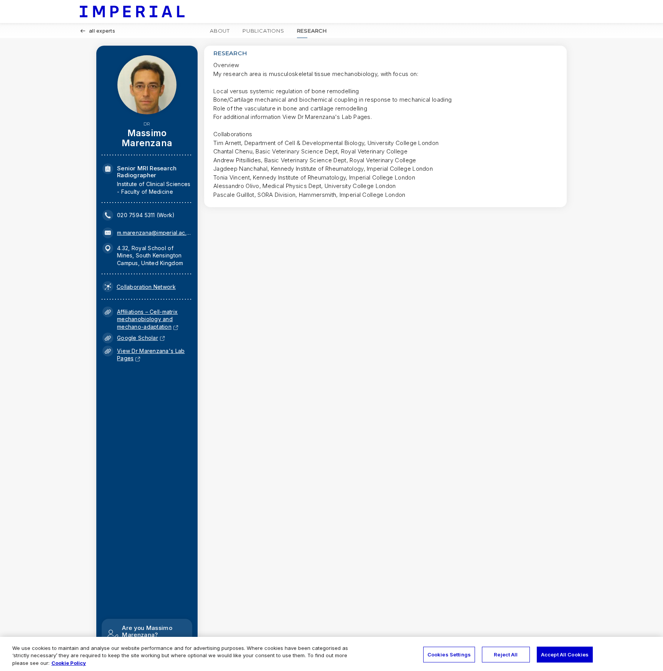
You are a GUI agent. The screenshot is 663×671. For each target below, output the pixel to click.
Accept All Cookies (565, 654)
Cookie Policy (68, 663)
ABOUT (220, 31)
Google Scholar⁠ (137, 338)
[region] (331, 654)
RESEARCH (312, 31)
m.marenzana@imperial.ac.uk (154, 232)
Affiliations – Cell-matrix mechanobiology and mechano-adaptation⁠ (147, 319)
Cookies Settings (449, 654)
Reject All (506, 654)
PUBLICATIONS (263, 31)
